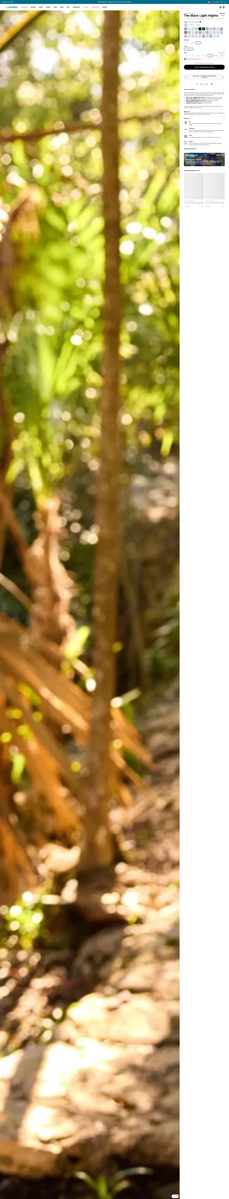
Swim (41, 7)
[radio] (185, 29)
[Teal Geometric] (193, 32)
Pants (48, 7)
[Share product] (211, 84)
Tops (55, 7)
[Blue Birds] (218, 36)
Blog (221, 2)
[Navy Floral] (203, 32)
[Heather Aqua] (189, 32)
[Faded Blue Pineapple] (193, 29)
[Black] (200, 29)
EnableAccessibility (7, 2)
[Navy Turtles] (211, 36)
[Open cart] (224, 7)
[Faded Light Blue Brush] (214, 36)
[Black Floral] (196, 32)
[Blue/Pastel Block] (214, 29)
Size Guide (221, 52)
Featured (24, 7)
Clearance (76, 7)
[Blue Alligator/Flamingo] (185, 36)
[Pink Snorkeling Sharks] (218, 32)
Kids (61, 7)
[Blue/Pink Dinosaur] (207, 36)
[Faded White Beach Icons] (218, 29)
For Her (85, 7)
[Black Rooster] (203, 36)
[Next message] (223, 77)
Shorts (33, 7)
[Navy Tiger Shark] (207, 32)
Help (225, 2)
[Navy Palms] (203, 29)
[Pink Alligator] (185, 29)
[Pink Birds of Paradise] (211, 32)
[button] (24, 7)
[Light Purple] (189, 36)
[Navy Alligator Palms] (200, 32)
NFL (68, 7)
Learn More (204, 77)
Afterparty (95, 7)
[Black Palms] (207, 29)
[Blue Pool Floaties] (193, 36)
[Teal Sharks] (196, 29)
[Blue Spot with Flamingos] (189, 29)
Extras (105, 7)
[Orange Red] (185, 32)
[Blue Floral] (211, 29)
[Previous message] (186, 77)
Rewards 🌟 (215, 2)
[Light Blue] (214, 32)
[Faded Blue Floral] (221, 29)
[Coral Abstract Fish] (196, 36)
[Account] (220, 7)
